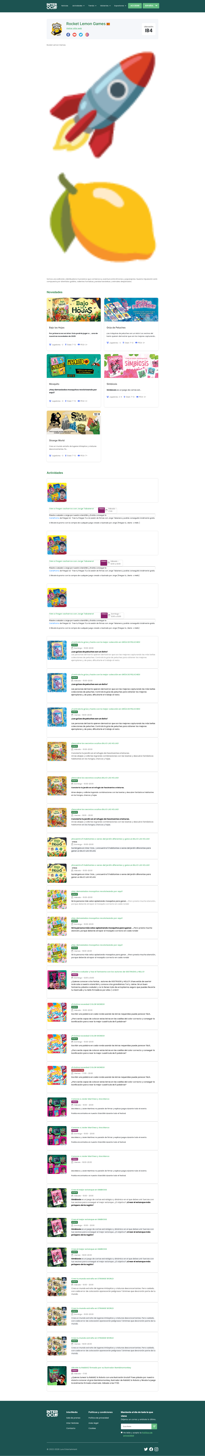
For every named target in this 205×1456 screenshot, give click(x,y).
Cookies (92, 1428)
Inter (72, 1423)
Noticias (64, 6)
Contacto (70, 1428)
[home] (52, 6)
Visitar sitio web (74, 28)
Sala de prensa (73, 1417)
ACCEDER (134, 5)
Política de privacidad (99, 1417)
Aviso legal (93, 1423)
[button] (78, 5)
